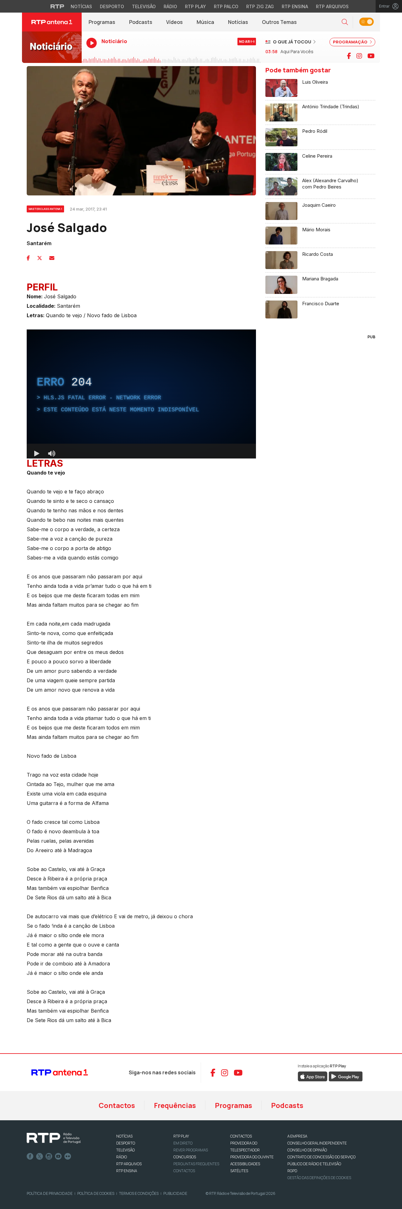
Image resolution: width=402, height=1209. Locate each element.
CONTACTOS (241, 1136)
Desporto (112, 6)
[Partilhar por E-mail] (51, 258)
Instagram (49, 1156)
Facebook (30, 1156)
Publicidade (175, 1193)
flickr (67, 1156)
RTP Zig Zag (260, 6)
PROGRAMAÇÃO (350, 42)
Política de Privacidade (50, 1193)
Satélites (239, 1170)
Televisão (144, 6)
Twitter (39, 1156)
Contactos (117, 1105)
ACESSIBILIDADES (245, 1164)
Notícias (81, 6)
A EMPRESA (297, 1136)
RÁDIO (121, 1157)
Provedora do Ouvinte (252, 1157)
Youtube (58, 1156)
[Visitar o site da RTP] (57, 6)
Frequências (175, 1105)
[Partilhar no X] (39, 258)
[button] (345, 22)
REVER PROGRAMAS (190, 1150)
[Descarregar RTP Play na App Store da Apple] (313, 1076)
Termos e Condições (139, 1193)
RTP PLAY (181, 1136)
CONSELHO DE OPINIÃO (307, 1150)
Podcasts (140, 22)
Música (205, 22)
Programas (102, 22)
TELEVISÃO (125, 1150)
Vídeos (174, 22)
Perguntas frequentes (196, 1164)
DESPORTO (125, 1143)
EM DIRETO (183, 1143)
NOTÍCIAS (124, 1136)
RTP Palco (226, 6)
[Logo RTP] (54, 1138)
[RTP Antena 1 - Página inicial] (52, 22)
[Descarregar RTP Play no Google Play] (346, 1076)
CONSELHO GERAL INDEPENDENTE (317, 1143)
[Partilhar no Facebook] (28, 258)
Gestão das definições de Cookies (319, 1177)
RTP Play (195, 6)
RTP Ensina (295, 6)
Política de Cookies (95, 1193)
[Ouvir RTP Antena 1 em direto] (52, 47)
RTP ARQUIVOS (129, 1164)
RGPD (292, 1170)
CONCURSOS (184, 1157)
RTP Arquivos (332, 6)
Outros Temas (279, 22)
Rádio (170, 6)
